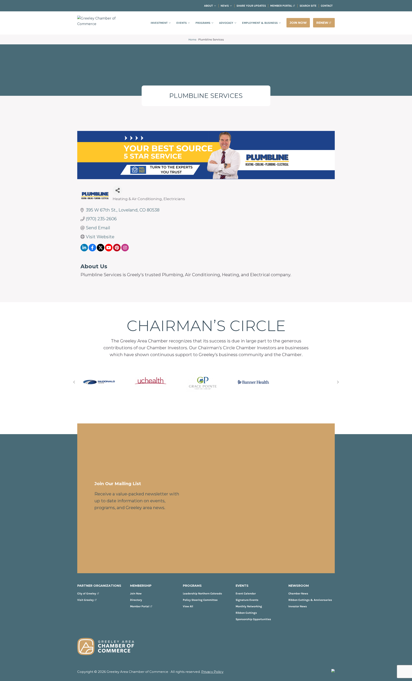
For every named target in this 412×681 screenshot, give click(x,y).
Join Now (136, 593)
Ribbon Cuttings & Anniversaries (310, 599)
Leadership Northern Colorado (202, 593)
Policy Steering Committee (200, 599)
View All (188, 606)
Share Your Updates (251, 5)
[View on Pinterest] (117, 249)
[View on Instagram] (125, 249)
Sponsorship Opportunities (253, 619)
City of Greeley (86, 593)
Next (338, 382)
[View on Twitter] (100, 249)
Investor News (297, 606)
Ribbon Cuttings (246, 612)
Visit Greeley (85, 599)
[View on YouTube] (108, 249)
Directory (136, 599)
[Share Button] (117, 190)
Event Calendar (246, 593)
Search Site (308, 5)
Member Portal (281, 5)
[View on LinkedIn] (84, 249)
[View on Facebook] (92, 249)
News (225, 5)
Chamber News (298, 593)
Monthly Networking (249, 606)
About (208, 5)
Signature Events (247, 599)
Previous (74, 382)
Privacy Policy (212, 672)
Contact (327, 5)
